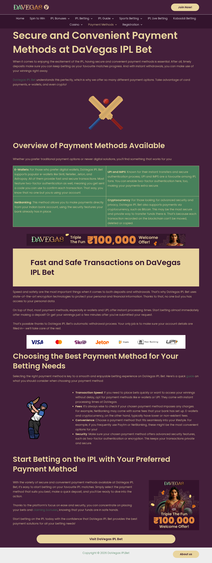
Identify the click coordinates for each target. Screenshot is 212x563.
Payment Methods (101, 24)
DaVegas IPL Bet (24, 80)
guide (190, 376)
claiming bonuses (45, 510)
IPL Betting (82, 18)
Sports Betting (129, 18)
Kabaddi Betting (184, 18)
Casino (74, 24)
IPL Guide (104, 18)
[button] (185, 7)
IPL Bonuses (58, 18)
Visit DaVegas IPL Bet (106, 539)
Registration (130, 24)
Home (20, 18)
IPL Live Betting (158, 18)
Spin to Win (37, 18)
